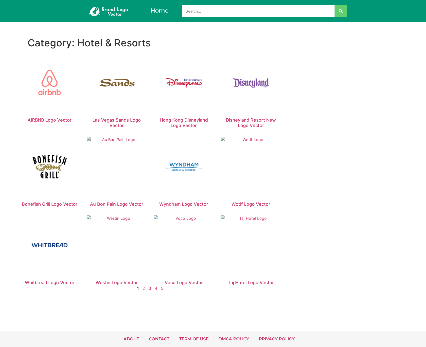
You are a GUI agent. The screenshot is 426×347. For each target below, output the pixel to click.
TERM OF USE (194, 338)
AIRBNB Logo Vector (49, 120)
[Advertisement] (356, 75)
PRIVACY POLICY (277, 338)
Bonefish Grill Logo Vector (49, 204)
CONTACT (159, 338)
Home (159, 10)
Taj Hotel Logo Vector (251, 282)
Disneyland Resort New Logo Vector (251, 122)
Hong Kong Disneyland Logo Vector (184, 122)
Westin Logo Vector (117, 282)
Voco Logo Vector (184, 282)
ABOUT (131, 338)
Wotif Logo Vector (250, 204)
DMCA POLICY (233, 338)
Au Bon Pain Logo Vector (116, 204)
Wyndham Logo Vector (183, 204)
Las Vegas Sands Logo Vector (116, 122)
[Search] (341, 11)
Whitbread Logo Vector (49, 282)
